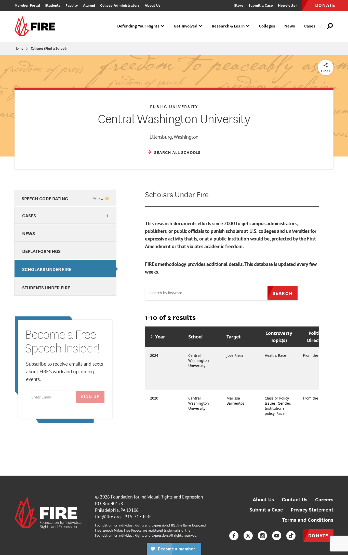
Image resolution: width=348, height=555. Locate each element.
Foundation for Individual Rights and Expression (157, 497)
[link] (36, 26)
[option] (65, 198)
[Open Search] (330, 26)
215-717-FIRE (138, 517)
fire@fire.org (108, 517)
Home (19, 48)
